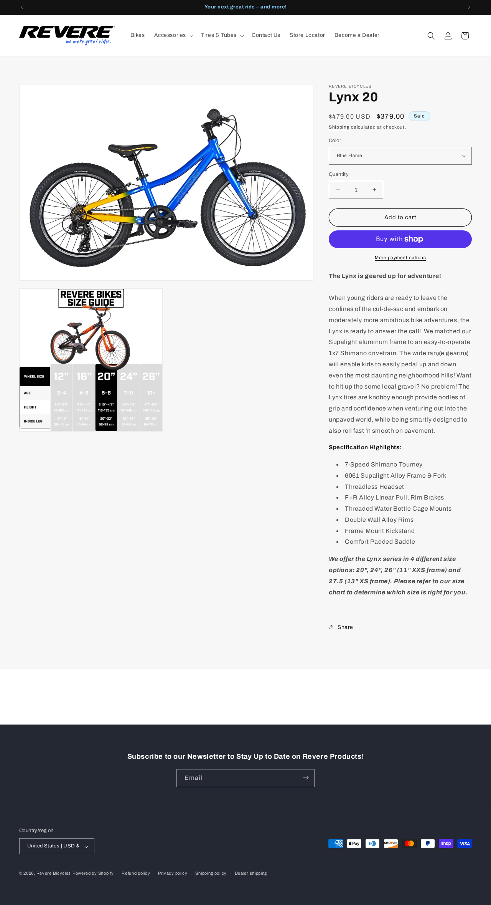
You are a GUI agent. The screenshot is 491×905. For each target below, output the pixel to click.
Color (335, 140)
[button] (173, 35)
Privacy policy (173, 873)
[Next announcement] (469, 7)
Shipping (339, 127)
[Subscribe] (305, 778)
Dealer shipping (251, 873)
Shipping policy (211, 873)
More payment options (400, 257)
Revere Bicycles (53, 873)
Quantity (339, 174)
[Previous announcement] (21, 7)
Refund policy (136, 873)
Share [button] (345, 627)
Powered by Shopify (93, 873)
